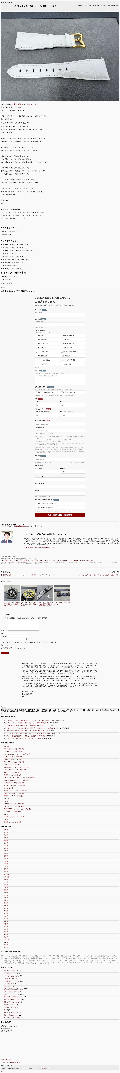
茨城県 (6, 864)
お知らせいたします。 (32, 104)
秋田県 (6, 832)
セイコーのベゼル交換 (29, 962)
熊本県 (6, 882)
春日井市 (6, 798)
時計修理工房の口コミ (10, 1004)
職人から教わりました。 (11, 1015)
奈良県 (6, 900)
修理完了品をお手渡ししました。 (14, 996)
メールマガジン (8, 983)
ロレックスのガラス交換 (26, 955)
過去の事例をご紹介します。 (12, 1017)
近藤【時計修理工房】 (17, 104)
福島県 (6, 848)
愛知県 (6, 830)
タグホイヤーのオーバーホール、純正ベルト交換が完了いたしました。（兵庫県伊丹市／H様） (32, 728)
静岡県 (6, 926)
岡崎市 (6, 814)
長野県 (6, 895)
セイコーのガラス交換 (109, 960)
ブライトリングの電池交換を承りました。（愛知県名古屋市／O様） (12, 604)
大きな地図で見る (6, 1059)
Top (2, 1071)
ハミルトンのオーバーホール (103, 962)
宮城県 (6, 890)
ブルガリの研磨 (15, 960)
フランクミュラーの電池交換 (73, 958)
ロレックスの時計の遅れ (100, 955)
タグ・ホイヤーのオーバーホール (47, 962)
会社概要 (103, 5)
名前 (3, 633)
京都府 (6, 884)
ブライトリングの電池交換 (97, 957)
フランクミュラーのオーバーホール (33, 958)
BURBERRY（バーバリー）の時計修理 (15, 790)
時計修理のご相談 (113, 5)
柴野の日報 (88, 5)
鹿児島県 (6, 874)
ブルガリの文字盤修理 (28, 960)
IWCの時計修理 (8, 788)
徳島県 (6, 931)
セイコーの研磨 (17, 962)
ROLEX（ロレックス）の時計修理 (14, 749)
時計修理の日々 (7, 2)
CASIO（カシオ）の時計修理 (12, 822)
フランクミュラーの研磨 (90, 958)
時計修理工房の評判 (10, 1007)
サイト (3, 639)
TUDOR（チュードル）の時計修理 (14, 803)
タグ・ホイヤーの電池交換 (66, 962)
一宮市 (6, 801)
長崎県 (6, 897)
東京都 (6, 934)
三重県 (6, 887)
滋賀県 (6, 921)
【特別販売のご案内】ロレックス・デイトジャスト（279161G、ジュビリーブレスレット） (27, 575)
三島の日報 (96, 5)
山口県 (6, 944)
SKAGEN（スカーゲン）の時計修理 (14, 785)
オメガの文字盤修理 (34, 957)
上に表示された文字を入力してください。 (13, 648)
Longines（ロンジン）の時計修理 (14, 806)
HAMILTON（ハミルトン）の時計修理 (15, 769)
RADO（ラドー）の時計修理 (12, 772)
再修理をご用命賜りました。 (12, 999)
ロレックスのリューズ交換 (68, 955)
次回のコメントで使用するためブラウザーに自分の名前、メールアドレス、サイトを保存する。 (31, 642)
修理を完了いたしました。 (12, 994)
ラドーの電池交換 (70, 960)
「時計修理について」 (20, 526)
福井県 (6, 843)
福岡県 (6, 845)
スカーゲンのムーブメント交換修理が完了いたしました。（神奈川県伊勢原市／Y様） (29, 720)
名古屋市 (6, 746)
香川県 (6, 871)
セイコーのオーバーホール (93, 960)
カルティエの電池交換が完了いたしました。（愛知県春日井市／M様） (24, 736)
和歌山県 (6, 939)
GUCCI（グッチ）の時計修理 (12, 775)
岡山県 (6, 908)
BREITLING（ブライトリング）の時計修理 (16, 767)
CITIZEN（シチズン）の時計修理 (13, 796)
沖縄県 (6, 911)
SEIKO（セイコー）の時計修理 (13, 756)
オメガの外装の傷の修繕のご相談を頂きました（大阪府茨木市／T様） (24, 730)
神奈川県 (6, 877)
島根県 (6, 924)
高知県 (6, 879)
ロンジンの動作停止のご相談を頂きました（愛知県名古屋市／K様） (99, 575)
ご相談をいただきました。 (12, 981)
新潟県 (6, 903)
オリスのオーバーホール (48, 957)
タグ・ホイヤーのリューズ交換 (84, 962)
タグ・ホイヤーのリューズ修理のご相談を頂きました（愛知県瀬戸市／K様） (26, 723)
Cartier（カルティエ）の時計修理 (14, 759)
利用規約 (44, 1068)
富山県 (6, 937)
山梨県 (6, 947)
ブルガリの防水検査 (42, 960)
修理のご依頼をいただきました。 (14, 989)
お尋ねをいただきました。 (12, 970)
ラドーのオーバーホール (56, 960)
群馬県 (6, 853)
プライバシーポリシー (35, 1068)
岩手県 (6, 869)
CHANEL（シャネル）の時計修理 (14, 817)
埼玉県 (6, 918)
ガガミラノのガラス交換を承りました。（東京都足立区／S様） (28, 604)
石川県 (6, 866)
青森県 (6, 835)
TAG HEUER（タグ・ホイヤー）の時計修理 (17, 754)
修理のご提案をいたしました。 (13, 991)
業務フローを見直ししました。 (13, 1012)
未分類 (6, 1010)
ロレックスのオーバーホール (9, 955)
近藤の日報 (80, 5)
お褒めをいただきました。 (12, 976)
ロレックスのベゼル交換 (85, 955)
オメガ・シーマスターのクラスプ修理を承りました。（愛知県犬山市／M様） (45, 604)
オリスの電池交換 (62, 957)
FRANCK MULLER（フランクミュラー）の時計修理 (19, 777)
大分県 (6, 905)
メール (3, 636)
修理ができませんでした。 (12, 986)
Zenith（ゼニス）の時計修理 (12, 811)
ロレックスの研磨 (54, 955)
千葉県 (6, 837)
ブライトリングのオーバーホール (78, 957)
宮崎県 (6, 892)
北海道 (6, 858)
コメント (4, 630)
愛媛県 (6, 840)
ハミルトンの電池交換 (17, 963)
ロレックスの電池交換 (41, 955)
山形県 (6, 942)
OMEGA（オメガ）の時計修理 (13, 751)
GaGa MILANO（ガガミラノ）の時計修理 (16, 780)
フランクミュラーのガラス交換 (54, 958)
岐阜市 (6, 819)
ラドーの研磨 (80, 960)
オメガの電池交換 (12, 957)
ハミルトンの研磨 (30, 963)
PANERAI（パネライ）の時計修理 (14, 793)
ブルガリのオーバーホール (106, 958)
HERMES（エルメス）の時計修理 (14, 783)
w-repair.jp (7, 1031)
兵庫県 (6, 861)
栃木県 (6, 929)
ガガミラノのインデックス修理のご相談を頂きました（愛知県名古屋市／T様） (27, 733)
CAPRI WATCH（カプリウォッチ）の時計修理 (17, 809)
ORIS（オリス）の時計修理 (12, 764)
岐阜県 (6, 850)
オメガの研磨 (23, 957)
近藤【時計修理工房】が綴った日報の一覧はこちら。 (40, 547)
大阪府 (6, 913)
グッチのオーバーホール (44, 963)
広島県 (6, 856)
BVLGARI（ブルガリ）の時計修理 (14, 762)
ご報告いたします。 (10, 978)
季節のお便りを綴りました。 (12, 1002)
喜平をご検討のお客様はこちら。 (11, 1062)
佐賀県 (6, 916)
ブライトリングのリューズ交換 (12, 958)
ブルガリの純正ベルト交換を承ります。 (62, 603)
